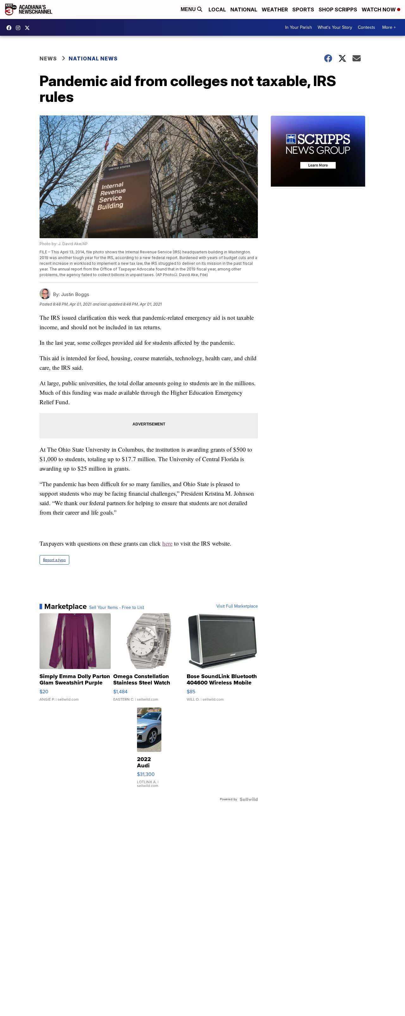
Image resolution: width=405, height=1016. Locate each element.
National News (93, 58)
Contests (366, 27)
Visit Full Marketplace (237, 606)
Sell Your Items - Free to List (116, 607)
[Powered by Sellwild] (249, 799)
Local (217, 9)
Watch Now (379, 9)
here (167, 543)
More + (389, 27)
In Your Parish (298, 27)
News (48, 58)
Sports (303, 9)
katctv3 (10, 27)
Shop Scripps (338, 9)
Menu (189, 9)
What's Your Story (335, 27)
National (243, 9)
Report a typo (54, 560)
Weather (275, 9)
